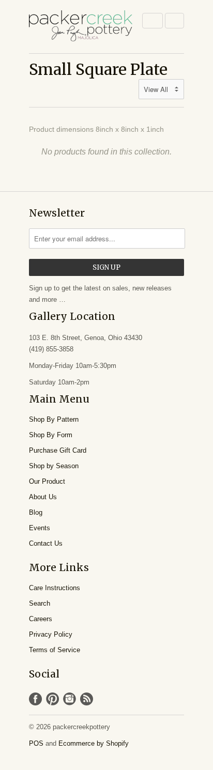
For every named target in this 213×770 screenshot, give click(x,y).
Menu (152, 20)
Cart (174, 20)
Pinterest (52, 698)
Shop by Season (54, 466)
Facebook (35, 698)
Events (39, 528)
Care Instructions (54, 588)
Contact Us (46, 543)
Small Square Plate (98, 69)
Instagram (69, 698)
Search (39, 603)
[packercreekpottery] (80, 26)
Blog (35, 512)
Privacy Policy (50, 634)
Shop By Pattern (54, 419)
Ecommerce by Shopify (93, 743)
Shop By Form (50, 435)
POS (36, 743)
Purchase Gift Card (57, 450)
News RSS (86, 698)
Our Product (47, 481)
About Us (43, 497)
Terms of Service (54, 650)
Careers (40, 619)
